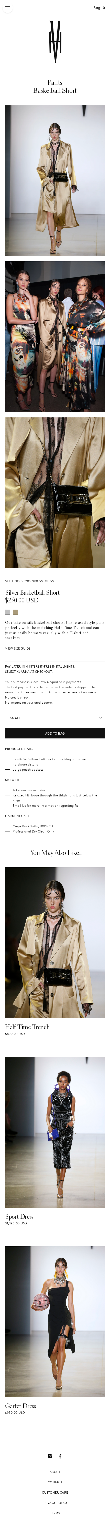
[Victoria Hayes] (55, 41)
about (55, 1472)
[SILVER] (7, 612)
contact (55, 1482)
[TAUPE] (15, 612)
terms (55, 1513)
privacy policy (55, 1503)
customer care (55, 1492)
